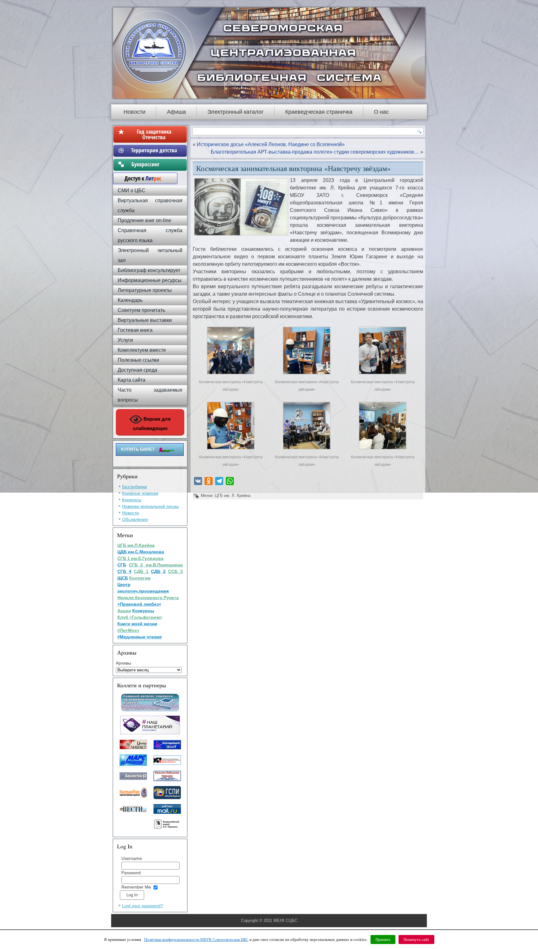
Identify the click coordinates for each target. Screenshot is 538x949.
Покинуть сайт (416, 939)
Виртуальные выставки (145, 320)
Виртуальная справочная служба (150, 205)
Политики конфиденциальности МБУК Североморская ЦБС (196, 939)
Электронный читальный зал (150, 255)
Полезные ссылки (138, 360)
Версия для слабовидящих (152, 423)
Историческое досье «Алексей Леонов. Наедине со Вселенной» (271, 144)
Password (131, 872)
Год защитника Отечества (154, 134)
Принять (382, 939)
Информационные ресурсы (150, 280)
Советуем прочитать (141, 310)
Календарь (130, 300)
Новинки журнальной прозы (150, 506)
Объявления (135, 519)
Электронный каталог (235, 112)
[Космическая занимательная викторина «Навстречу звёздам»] (230, 374)
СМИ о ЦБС (131, 190)
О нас (381, 112)
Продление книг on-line (144, 220)
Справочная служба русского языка (150, 235)
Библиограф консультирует (149, 270)
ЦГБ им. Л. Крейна (232, 495)
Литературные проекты (145, 290)
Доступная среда (137, 370)
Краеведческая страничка (318, 112)
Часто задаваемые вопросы (150, 395)
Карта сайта (131, 380)
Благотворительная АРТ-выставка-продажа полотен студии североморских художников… (315, 152)
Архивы (123, 662)
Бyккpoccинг (154, 164)
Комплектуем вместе (142, 350)
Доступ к (139, 178)
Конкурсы (131, 499)
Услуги (125, 340)
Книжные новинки (140, 493)
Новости (134, 112)
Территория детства (154, 150)
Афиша (176, 112)
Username (131, 858)
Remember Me (136, 887)
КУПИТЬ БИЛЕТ (138, 449)
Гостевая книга (135, 330)
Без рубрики (134, 486)
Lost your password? (142, 905)
